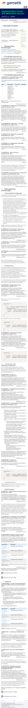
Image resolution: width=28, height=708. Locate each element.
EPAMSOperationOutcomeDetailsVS (17, 523)
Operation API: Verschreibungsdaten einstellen (5, 547)
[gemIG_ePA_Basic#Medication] (7, 53)
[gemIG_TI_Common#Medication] (7, 52)
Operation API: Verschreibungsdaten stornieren (5, 552)
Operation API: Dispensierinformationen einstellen (6, 556)
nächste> (25, 22)
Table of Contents (7, 707)
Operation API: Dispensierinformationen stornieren (6, 560)
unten (20, 22)
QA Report (13, 707)
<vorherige (15, 22)
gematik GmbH (9, 703)
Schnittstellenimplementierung (23, 41)
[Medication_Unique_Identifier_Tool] (18, 485)
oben (14, 700)
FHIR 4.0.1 (20, 704)
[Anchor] (19, 26)
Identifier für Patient (15, 213)
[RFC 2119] (3, 33)
